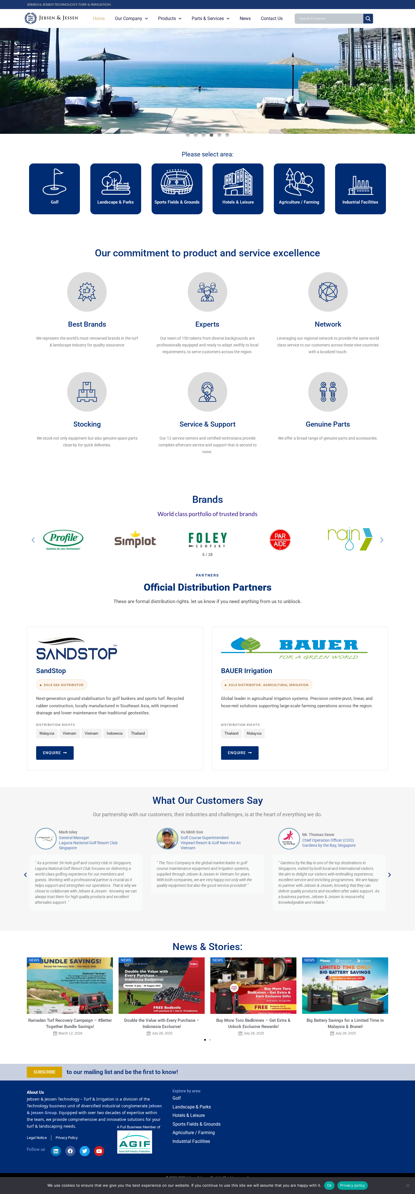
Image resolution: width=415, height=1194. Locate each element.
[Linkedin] (56, 1151)
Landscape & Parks (115, 202)
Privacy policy (352, 1185)
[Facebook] (70, 1151)
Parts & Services (208, 18)
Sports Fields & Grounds (177, 202)
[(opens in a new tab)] (253, 985)
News (245, 18)
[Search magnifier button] (368, 18)
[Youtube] (99, 1151)
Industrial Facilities (360, 202)
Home (99, 18)
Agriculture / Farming (299, 202)
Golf (54, 202)
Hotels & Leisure (238, 202)
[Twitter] (85, 1151)
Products (167, 18)
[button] (187, 135)
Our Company (128, 18)
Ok (329, 1185)
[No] (408, 1185)
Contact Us (272, 18)
